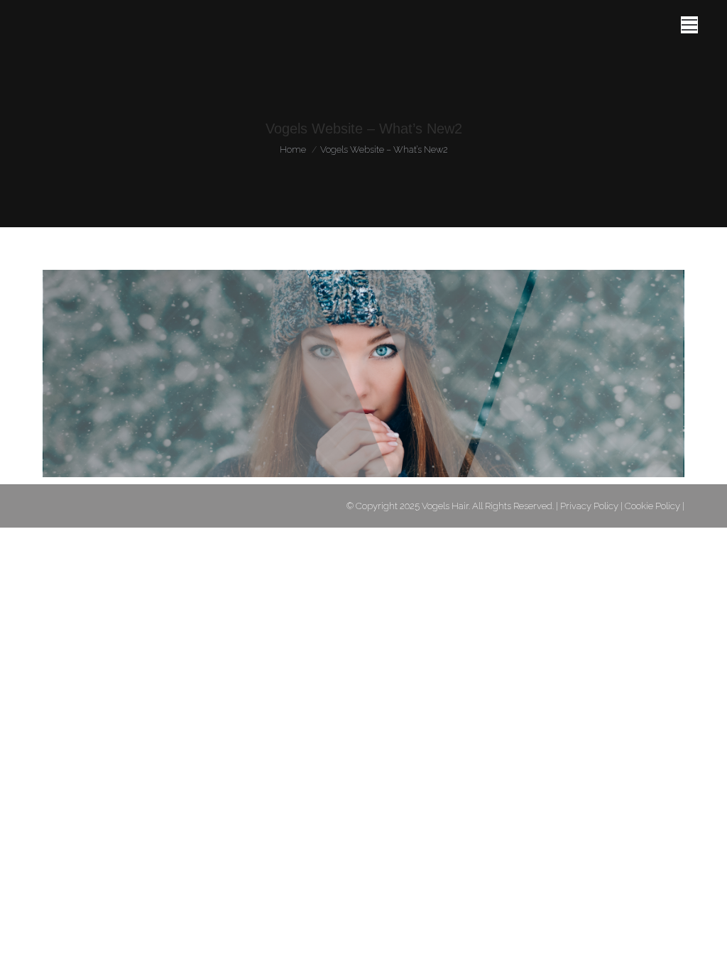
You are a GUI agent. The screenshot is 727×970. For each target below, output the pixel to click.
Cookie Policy (652, 506)
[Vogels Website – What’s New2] (363, 373)
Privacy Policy (589, 506)
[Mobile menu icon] (689, 24)
